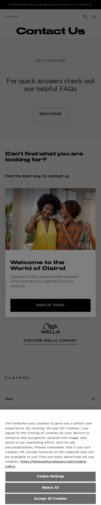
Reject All (50, 487)
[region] (50, 457)
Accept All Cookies (50, 498)
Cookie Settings (50, 476)
